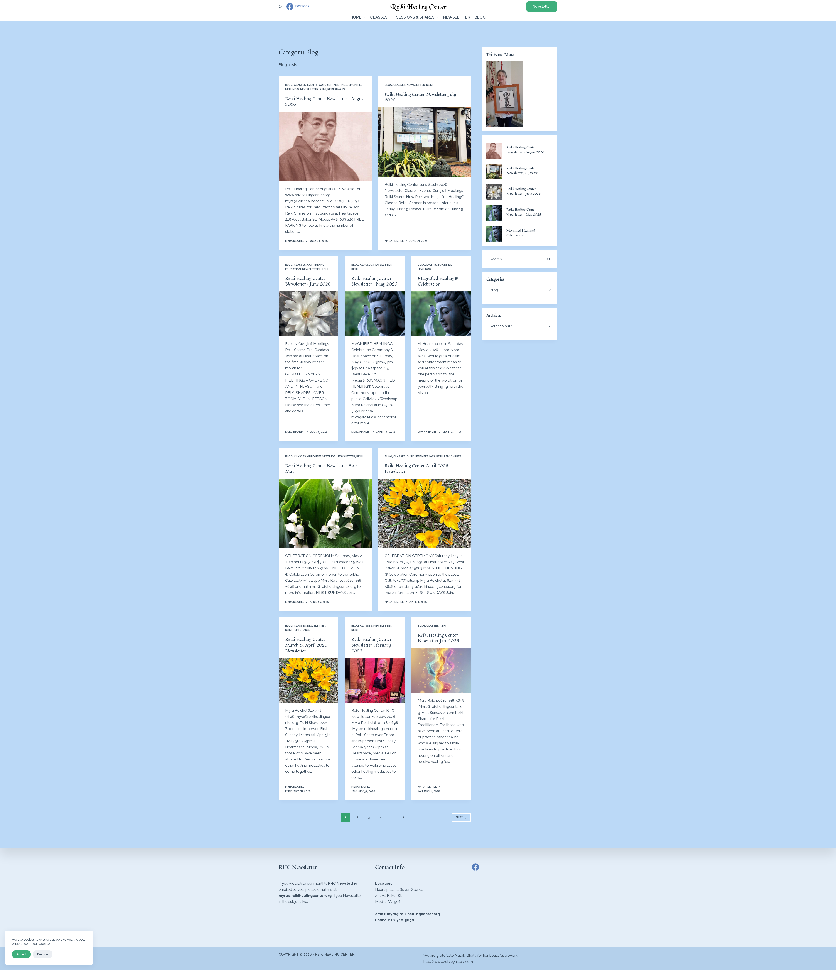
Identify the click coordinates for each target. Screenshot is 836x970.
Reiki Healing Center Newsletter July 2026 (420, 97)
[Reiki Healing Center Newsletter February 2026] (375, 680)
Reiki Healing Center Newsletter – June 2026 (308, 281)
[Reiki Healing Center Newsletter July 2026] (424, 142)
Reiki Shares (336, 89)
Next (459, 817)
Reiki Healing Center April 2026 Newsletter (416, 469)
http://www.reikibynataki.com (448, 961)
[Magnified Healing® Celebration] (441, 313)
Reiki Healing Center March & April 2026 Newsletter (306, 645)
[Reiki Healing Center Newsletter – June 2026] (308, 313)
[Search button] (548, 259)
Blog (480, 17)
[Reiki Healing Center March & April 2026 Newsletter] (308, 680)
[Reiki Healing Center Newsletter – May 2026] (375, 313)
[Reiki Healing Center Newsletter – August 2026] (325, 146)
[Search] (280, 6)
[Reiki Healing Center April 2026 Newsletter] (424, 513)
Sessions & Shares (415, 17)
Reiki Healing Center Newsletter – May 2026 (374, 281)
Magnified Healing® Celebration (438, 281)
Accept (21, 954)
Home (356, 17)
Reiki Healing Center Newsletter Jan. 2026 (438, 638)
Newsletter (542, 6)
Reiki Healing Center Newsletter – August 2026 (325, 102)
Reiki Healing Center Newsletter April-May (323, 469)
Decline (42, 954)
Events (312, 84)
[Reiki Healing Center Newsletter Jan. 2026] (441, 670)
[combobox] (515, 259)
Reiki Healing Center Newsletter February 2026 (371, 645)
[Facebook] (475, 867)
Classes (379, 17)
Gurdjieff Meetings (333, 84)
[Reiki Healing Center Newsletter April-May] (325, 513)
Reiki (323, 89)
